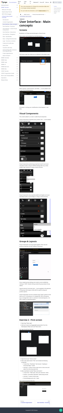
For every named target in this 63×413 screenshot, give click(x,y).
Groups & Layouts (57, 9)
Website (35, 2)
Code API (25, 2)
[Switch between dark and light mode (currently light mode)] (51, 2)
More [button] (46, 2)
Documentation (13, 2)
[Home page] (20, 14)
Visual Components (57, 8)
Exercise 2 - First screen (57, 12)
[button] (9, 5)
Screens (55, 6)
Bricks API (19, 2)
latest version (42, 10)
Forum (41, 2)
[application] (61, 410)
